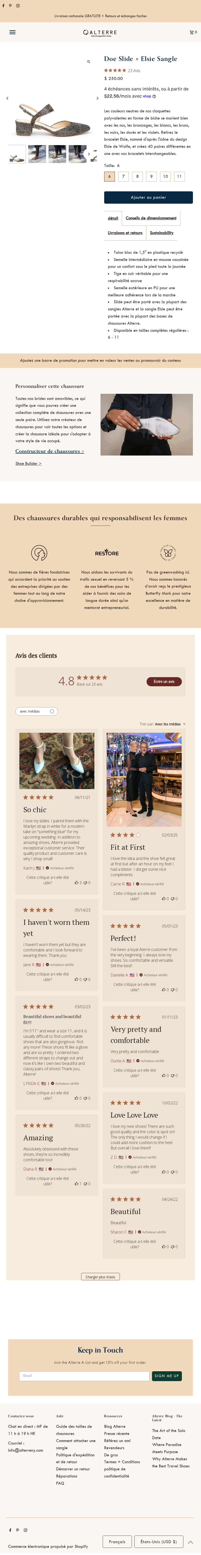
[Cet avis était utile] (76, 882)
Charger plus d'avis (100, 1277)
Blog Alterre (115, 1426)
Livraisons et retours (125, 233)
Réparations (66, 1476)
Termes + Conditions (122, 1462)
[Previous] (7, 98)
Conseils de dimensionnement (151, 218)
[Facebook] (2, 6)
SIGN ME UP (167, 1376)
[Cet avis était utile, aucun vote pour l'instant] (163, 898)
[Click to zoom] (88, 61)
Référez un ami (117, 1441)
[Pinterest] (10, 6)
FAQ (60, 1483)
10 (165, 176)
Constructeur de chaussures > (49, 451)
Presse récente (116, 1434)
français (117, 1542)
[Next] (97, 98)
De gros (111, 1455)
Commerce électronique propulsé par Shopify (48, 1546)
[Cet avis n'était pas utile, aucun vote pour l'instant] (85, 882)
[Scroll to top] (190, 1542)
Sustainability (162, 233)
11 (179, 176)
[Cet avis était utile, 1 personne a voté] (76, 1184)
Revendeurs (114, 1448)
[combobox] (163, 724)
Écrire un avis (164, 681)
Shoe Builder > (28, 463)
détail (113, 218)
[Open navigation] (22, 32)
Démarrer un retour (73, 1469)
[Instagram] (17, 6)
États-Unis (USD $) (159, 1542)
